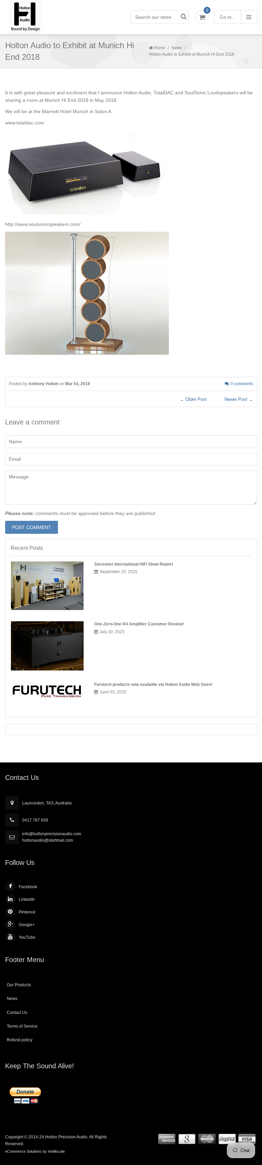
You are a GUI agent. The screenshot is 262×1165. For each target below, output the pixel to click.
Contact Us (17, 1012)
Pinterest (27, 912)
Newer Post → (238, 399)
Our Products (19, 985)
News (177, 47)
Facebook (28, 886)
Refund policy (19, 1040)
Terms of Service (22, 1026)
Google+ (27, 924)
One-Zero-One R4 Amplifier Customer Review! (139, 624)
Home (159, 47)
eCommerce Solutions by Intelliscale (35, 1151)
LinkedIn (27, 899)
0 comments (242, 383)
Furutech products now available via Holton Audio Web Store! (153, 684)
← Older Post (193, 399)
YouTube (27, 937)
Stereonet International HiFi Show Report (133, 564)
